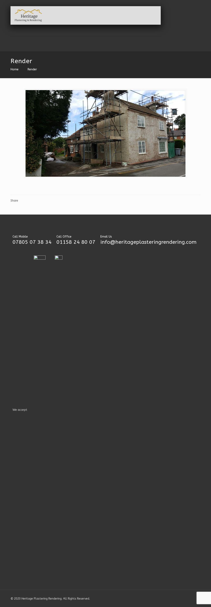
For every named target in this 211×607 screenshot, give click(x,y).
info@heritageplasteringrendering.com (148, 242)
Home (15, 69)
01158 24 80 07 (75, 242)
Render (32, 69)
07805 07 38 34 (32, 242)
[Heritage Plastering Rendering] (28, 15)
